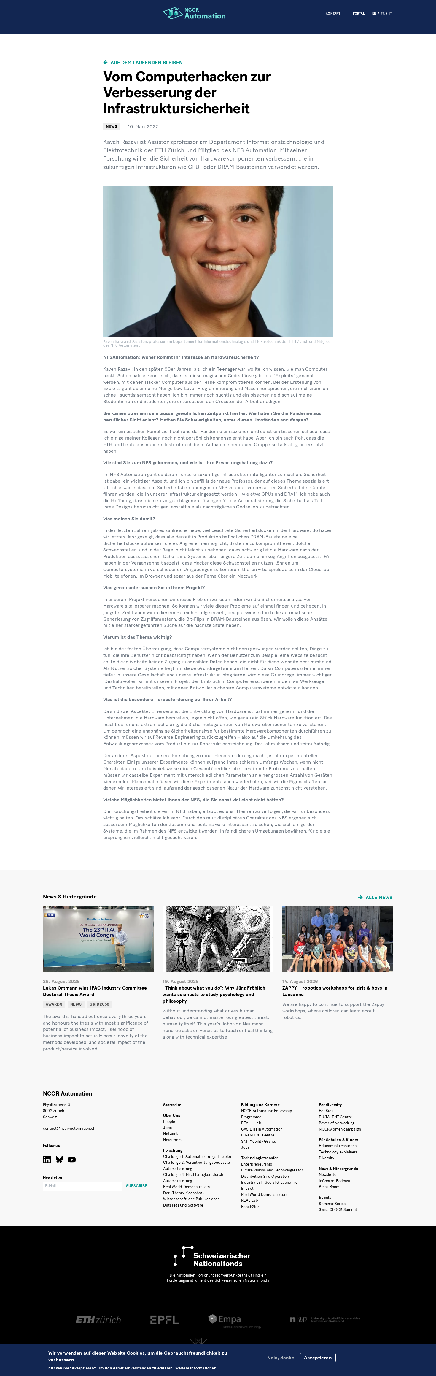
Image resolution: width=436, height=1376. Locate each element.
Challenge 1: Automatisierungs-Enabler (197, 1156)
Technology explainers (338, 1152)
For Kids (326, 1111)
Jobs (167, 1127)
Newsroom (172, 1140)
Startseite (172, 1105)
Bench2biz (250, 1206)
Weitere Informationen (196, 1368)
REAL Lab (249, 1200)
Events (325, 1197)
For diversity (330, 1105)
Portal (359, 13)
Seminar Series (332, 1203)
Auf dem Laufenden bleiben (146, 62)
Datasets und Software (183, 1205)
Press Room (329, 1187)
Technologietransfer (259, 1158)
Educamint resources (338, 1146)
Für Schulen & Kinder (338, 1140)
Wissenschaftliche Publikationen (191, 1199)
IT (390, 13)
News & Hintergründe (338, 1168)
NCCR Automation (67, 1093)
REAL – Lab (251, 1123)
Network (170, 1133)
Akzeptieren (318, 1358)
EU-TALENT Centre (257, 1135)
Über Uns (171, 1115)
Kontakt (333, 13)
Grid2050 (99, 1004)
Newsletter (328, 1174)
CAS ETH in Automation (261, 1129)
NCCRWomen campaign (340, 1129)
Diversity (326, 1158)
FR (383, 13)
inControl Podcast (334, 1181)
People (169, 1121)
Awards (54, 1004)
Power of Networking (336, 1123)
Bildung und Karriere (260, 1105)
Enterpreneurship (256, 1164)
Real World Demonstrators (186, 1187)
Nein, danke (280, 1358)
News (111, 126)
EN (374, 13)
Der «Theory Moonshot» (183, 1193)
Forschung (172, 1150)
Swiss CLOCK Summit (338, 1209)
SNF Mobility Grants (258, 1141)
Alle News (379, 897)
